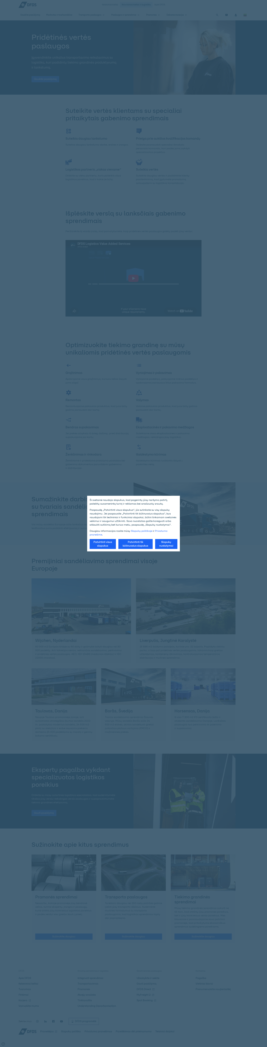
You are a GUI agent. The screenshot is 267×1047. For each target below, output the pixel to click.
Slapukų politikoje (141, 530)
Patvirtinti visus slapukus (102, 544)
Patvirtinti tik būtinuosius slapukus (135, 544)
